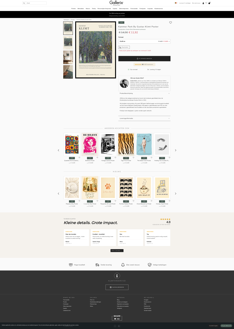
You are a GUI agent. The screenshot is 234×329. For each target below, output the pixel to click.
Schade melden (147, 310)
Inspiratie (150, 8)
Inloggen (146, 300)
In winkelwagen (145, 58)
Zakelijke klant (147, 308)
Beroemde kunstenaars (139, 29)
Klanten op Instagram (122, 302)
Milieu (91, 306)
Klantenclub (147, 306)
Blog (118, 300)
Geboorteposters (124, 8)
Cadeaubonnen (118, 287)
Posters (73, 8)
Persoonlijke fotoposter (104, 8)
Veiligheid (119, 308)
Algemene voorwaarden (123, 304)
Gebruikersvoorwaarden (123, 306)
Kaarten (115, 8)
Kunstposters (121, 29)
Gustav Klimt (129, 29)
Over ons (92, 300)
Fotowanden (134, 8)
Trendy (94, 8)
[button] (24, 3)
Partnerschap (93, 304)
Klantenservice (158, 8)
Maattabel (125, 47)
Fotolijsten (142, 8)
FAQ (145, 304)
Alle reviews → (117, 250)
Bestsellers (81, 8)
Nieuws (88, 8)
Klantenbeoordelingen (95, 302)
